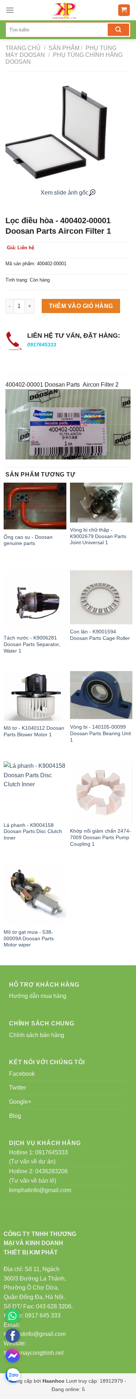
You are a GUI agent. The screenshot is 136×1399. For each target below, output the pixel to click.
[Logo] (66, 10)
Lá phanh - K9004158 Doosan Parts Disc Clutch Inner (33, 832)
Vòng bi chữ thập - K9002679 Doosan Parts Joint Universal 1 (98, 536)
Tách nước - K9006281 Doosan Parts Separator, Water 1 (32, 644)
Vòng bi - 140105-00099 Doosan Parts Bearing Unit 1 (100, 733)
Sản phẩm (64, 48)
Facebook (22, 1074)
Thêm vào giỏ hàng (81, 306)
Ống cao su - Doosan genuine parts (28, 540)
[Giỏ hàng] (124, 10)
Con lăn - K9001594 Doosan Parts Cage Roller (100, 635)
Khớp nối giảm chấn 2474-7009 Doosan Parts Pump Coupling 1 (100, 837)
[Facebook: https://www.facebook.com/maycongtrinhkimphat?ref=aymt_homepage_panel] (12, 1335)
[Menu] (9, 10)
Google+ (20, 1102)
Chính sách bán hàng (36, 1035)
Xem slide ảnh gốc (64, 193)
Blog (15, 1116)
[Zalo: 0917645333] (12, 1375)
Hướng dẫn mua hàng (37, 996)
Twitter (17, 1087)
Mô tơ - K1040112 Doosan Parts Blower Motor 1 (34, 731)
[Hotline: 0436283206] (12, 1315)
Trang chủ (23, 48)
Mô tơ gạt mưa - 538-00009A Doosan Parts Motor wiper (29, 938)
